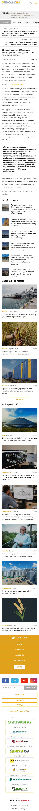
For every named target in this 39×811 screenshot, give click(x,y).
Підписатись (31, 688)
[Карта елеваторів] (19, 667)
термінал (5, 194)
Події (26, 22)
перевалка (27, 191)
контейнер (17, 191)
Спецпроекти (6, 472)
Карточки (5, 625)
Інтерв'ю (5, 551)
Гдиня (8, 191)
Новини (4, 312)
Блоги (4, 435)
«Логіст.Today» (17, 84)
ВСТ (3, 191)
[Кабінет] (19, 671)
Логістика (5, 22)
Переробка (17, 22)
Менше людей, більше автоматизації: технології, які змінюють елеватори (22, 15)
